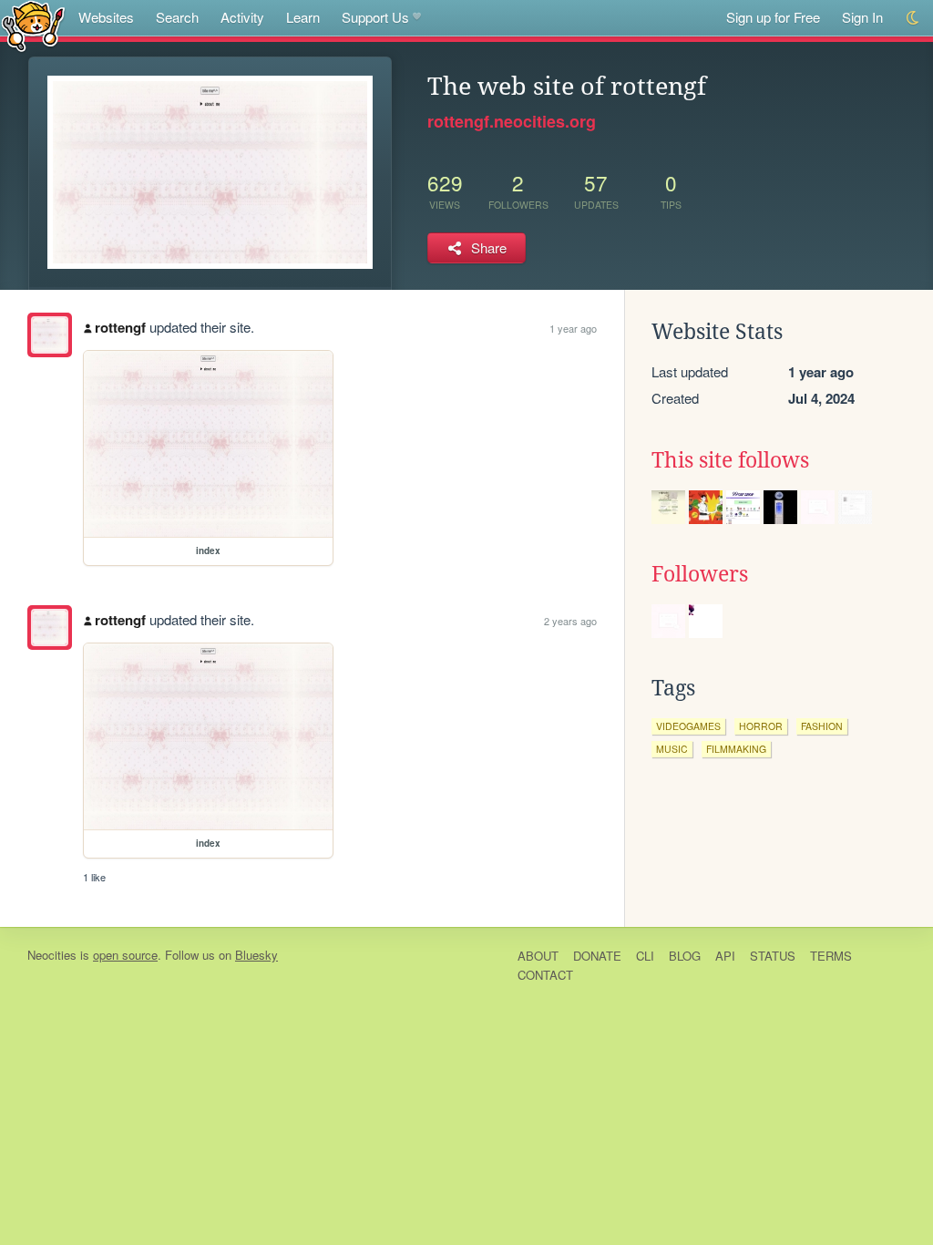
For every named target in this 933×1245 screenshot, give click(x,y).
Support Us (375, 16)
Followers (699, 574)
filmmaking (736, 749)
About (538, 955)
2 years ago (570, 620)
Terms (831, 955)
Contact (545, 974)
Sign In (862, 16)
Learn (303, 16)
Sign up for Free (773, 16)
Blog (685, 955)
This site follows (730, 460)
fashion (822, 726)
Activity (242, 16)
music (672, 749)
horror (761, 726)
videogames (688, 726)
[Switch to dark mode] (913, 18)
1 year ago (573, 328)
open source (125, 954)
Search (177, 16)
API (725, 955)
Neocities (52, 954)
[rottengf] (49, 335)
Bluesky (256, 954)
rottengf (120, 327)
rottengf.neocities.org (511, 121)
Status (772, 955)
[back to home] (33, 25)
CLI (645, 955)
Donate (597, 955)
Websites (106, 16)
